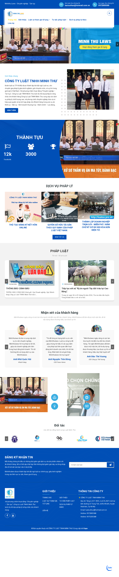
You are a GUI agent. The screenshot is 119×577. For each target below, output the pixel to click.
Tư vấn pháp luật (59, 20)
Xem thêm (11, 110)
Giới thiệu (22, 20)
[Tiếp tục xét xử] (87, 273)
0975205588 (91, 517)
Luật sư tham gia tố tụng (38, 20)
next (117, 44)
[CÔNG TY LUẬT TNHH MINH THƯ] (15, 14)
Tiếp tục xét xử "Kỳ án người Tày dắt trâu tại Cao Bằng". (85, 290)
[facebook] (7, 515)
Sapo (86, 528)
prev (1, 44)
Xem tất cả (59, 237)
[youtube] (13, 515)
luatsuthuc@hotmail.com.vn (77, 5)
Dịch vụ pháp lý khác (78, 20)
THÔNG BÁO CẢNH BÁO (17, 288)
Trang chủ (12, 20)
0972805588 (103, 5)
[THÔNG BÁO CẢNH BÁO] (32, 273)
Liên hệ (11, 23)
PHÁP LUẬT (59, 251)
